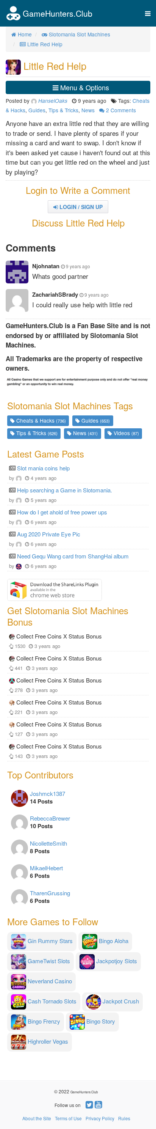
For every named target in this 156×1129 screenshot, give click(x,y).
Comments (121, 110)
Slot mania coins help (43, 468)
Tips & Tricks (63, 110)
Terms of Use (68, 1118)
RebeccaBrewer (50, 818)
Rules (124, 1118)
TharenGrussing (50, 893)
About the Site (36, 1118)
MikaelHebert (46, 868)
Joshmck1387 (47, 793)
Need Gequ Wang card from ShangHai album (73, 556)
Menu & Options (83, 87)
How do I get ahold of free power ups (62, 512)
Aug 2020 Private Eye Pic (48, 534)
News (88, 110)
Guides (36, 110)
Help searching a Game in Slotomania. (64, 490)
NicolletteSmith (48, 843)
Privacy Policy (100, 1118)
